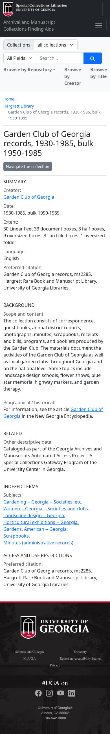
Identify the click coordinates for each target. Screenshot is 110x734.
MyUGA (29, 658)
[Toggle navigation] (99, 25)
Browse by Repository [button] (27, 69)
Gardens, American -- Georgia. (35, 529)
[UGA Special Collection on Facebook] (39, 693)
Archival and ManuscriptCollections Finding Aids (29, 25)
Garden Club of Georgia (28, 197)
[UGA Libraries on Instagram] (50, 693)
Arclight (35, 9)
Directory (80, 651)
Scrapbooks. (16, 536)
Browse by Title (98, 72)
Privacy (55, 665)
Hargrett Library (18, 106)
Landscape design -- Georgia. (34, 515)
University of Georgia (55, 627)
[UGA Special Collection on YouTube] (61, 693)
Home (8, 99)
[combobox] (59, 58)
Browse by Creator (72, 76)
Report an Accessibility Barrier (80, 658)
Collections (18, 45)
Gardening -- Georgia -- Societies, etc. (42, 502)
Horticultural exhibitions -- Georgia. (41, 522)
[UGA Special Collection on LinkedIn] (71, 693)
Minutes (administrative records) (38, 543)
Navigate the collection (27, 166)
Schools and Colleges (29, 651)
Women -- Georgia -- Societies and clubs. (46, 509)
